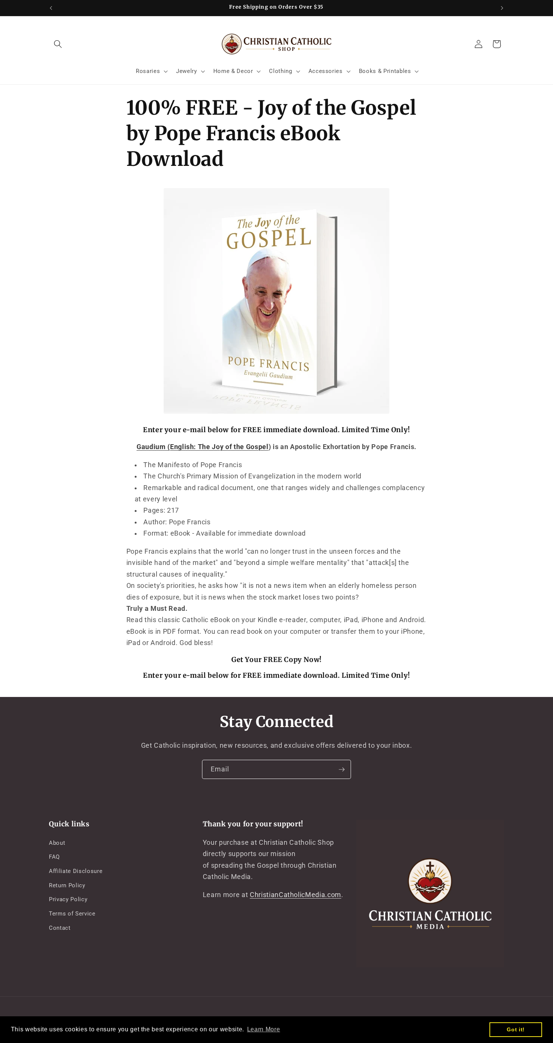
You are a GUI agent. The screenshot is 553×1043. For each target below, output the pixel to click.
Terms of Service (72, 913)
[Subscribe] (342, 769)
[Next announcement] (502, 8)
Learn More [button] (263, 1029)
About (57, 842)
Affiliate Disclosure (75, 871)
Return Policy (67, 885)
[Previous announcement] (51, 8)
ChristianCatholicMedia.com (295, 895)
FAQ (54, 856)
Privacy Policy (68, 899)
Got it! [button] (516, 1029)
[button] (58, 44)
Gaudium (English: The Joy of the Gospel (203, 447)
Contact (60, 927)
